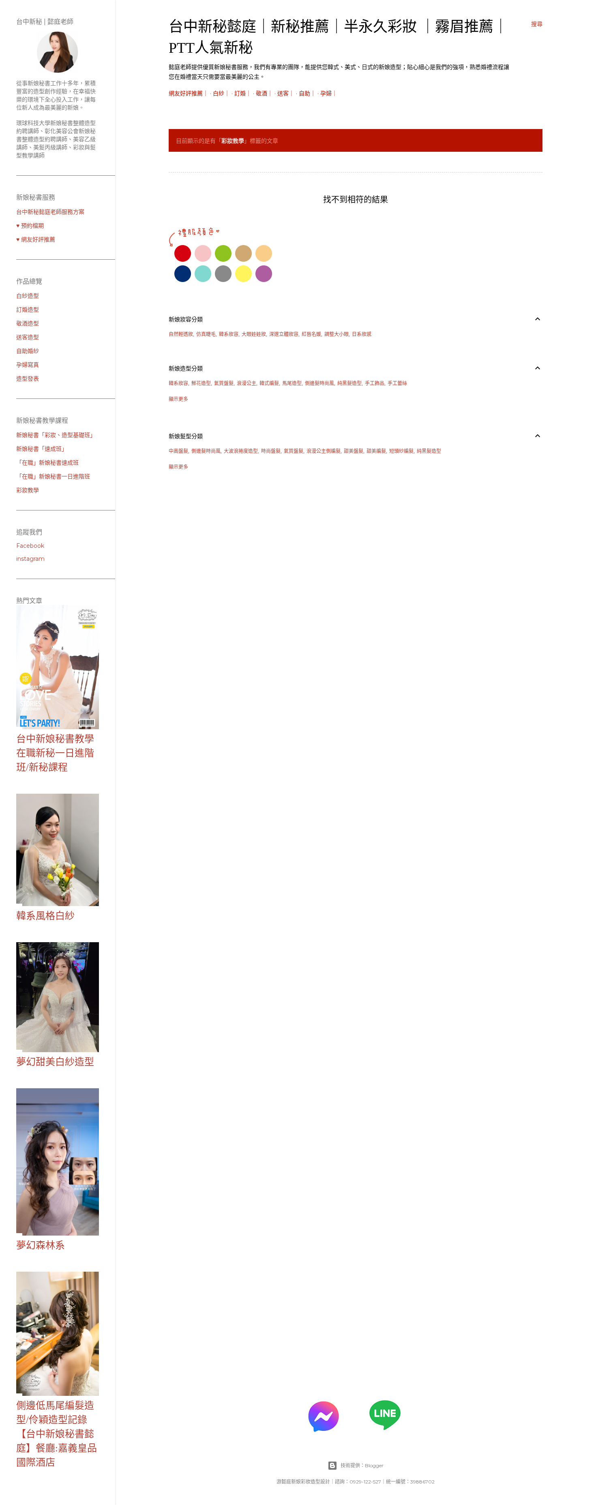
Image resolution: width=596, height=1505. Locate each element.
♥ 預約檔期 (30, 225)
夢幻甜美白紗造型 (55, 1062)
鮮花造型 (201, 383)
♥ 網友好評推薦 (35, 239)
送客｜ (285, 93)
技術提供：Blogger (362, 1465)
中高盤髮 (178, 451)
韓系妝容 (228, 334)
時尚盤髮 (271, 451)
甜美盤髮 (353, 451)
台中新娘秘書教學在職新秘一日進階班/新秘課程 (55, 753)
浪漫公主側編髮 (324, 451)
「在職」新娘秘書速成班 (47, 462)
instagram (30, 558)
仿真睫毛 (206, 334)
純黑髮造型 (349, 383)
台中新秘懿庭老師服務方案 (50, 211)
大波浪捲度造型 (241, 451)
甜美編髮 (376, 451)
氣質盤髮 (224, 383)
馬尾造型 (292, 383)
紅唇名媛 (311, 334)
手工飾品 (374, 383)
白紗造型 (27, 295)
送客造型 (27, 337)
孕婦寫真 (27, 364)
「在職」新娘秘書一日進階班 (53, 476)
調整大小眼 (336, 334)
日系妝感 (361, 334)
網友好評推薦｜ (188, 93)
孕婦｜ (328, 93)
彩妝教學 (27, 490)
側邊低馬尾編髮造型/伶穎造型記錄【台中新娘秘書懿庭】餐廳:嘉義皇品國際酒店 (56, 1434)
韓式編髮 (269, 383)
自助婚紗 (27, 351)
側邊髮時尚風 (319, 383)
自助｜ (307, 93)
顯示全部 (523, 141)
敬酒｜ (264, 93)
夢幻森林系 (40, 1245)
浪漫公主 (246, 383)
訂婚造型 (27, 309)
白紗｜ (221, 93)
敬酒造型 (27, 323)
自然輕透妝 (181, 334)
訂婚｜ (242, 93)
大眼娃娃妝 (254, 334)
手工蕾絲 (397, 383)
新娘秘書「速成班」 (41, 448)
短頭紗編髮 (401, 451)
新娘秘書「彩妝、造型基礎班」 (56, 435)
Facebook (30, 545)
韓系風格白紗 (45, 916)
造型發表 (27, 378)
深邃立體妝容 (283, 334)
